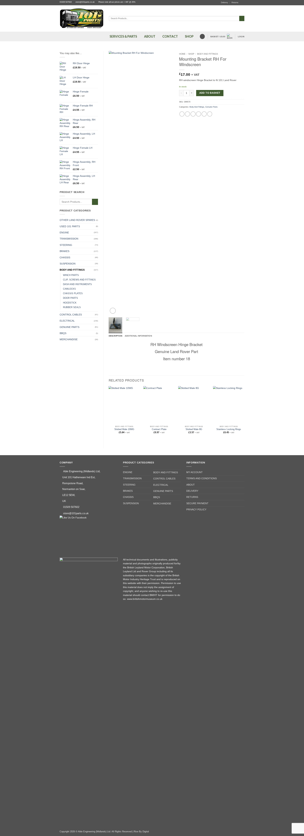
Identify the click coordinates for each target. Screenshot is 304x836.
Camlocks (69, 289)
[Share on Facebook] (182, 114)
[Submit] (241, 18)
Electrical (67, 320)
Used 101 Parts (70, 226)
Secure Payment (197, 503)
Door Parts (70, 298)
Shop (191, 54)
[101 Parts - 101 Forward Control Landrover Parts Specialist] (82, 18)
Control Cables (71, 314)
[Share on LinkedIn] (204, 114)
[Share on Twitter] (187, 114)
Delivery (224, 2)
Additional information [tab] (138, 336)
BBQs (63, 333)
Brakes (64, 251)
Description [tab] (115, 336)
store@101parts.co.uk (85, 2)
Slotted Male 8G (194, 429)
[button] (221, 36)
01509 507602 (66, 2)
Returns (235, 2)
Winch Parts (71, 275)
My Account (194, 472)
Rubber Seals (72, 307)
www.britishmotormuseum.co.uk (144, 599)
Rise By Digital (141, 831)
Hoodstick (70, 303)
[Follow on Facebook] (243, 3)
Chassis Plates (73, 293)
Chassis (65, 257)
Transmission (69, 238)
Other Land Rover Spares (77, 220)
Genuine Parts (69, 327)
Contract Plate (159, 429)
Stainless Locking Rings (228, 429)
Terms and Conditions (201, 478)
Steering (66, 245)
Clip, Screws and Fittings (79, 280)
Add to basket (209, 93)
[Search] (202, 36)
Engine (64, 232)
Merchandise (69, 339)
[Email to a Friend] (193, 114)
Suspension (67, 263)
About (190, 484)
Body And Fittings (72, 269)
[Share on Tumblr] (209, 114)
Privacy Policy (196, 509)
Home (182, 54)
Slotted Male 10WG (124, 429)
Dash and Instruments (77, 284)
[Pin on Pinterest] (198, 114)
